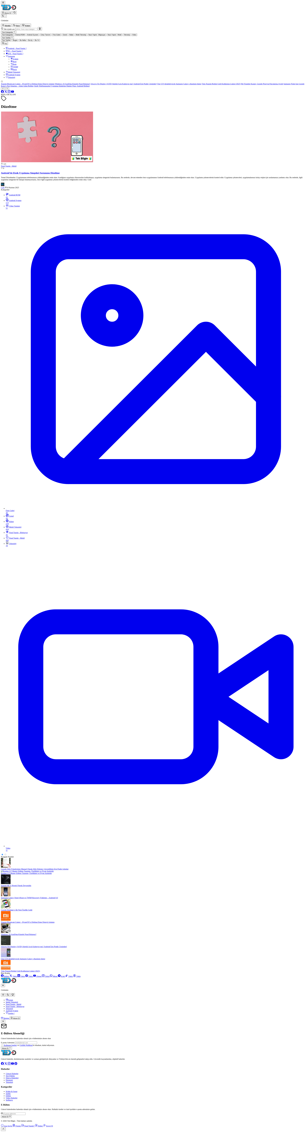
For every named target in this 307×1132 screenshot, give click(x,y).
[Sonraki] (7, 88)
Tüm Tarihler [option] (6, 40)
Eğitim (8, 1096)
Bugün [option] (15, 40)
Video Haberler (11, 1098)
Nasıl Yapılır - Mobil (8, 166)
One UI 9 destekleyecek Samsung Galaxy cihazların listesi (179, 84)
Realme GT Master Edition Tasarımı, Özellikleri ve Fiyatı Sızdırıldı (26, 873)
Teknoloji (9, 1009)
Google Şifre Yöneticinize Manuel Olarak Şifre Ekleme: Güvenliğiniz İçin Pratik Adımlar (34, 869)
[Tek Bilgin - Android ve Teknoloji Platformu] (8, 1055)
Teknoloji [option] (127, 35)
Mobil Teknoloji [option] (81, 35)
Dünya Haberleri (12, 1078)
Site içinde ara (9, 29)
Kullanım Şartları (10, 1045)
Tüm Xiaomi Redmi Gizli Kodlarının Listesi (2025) (221, 84)
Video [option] (134, 35)
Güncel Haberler (12, 1074)
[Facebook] (2, 92)
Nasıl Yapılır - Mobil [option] (114, 35)
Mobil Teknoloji (12, 1002)
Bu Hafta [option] (23, 40)
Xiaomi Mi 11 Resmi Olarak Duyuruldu (16, 886)
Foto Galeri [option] (56, 35)
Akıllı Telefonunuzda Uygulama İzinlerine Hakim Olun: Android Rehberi (62, 86)
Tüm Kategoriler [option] (7, 35)
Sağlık (8, 1094)
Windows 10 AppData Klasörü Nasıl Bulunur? (72, 84)
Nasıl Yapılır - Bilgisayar (15, 1006)
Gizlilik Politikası (26, 1045)
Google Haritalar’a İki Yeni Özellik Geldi (16, 910)
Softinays (9, 1100)
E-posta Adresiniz (7, 1043)
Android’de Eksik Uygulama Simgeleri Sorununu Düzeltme (30, 173)
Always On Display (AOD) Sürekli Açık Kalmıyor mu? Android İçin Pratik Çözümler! (124, 84)
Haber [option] (71, 35)
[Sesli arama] (40, 29)
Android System (12, 1011)
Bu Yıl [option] (37, 40)
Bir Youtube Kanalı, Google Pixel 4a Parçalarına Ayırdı (262, 84)
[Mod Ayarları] (4, 16)
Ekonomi (9, 1080)
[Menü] (3, 2)
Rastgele (4, 857)
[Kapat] (3, 1021)
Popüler (11, 857)
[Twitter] (6, 92)
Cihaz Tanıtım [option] (45, 35)
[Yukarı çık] (3, 1129)
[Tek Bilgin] (8, 10)
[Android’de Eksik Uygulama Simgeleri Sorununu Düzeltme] (47, 162)
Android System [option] (32, 35)
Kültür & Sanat (11, 1091)
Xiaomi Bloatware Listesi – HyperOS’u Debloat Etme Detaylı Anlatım (27, 84)
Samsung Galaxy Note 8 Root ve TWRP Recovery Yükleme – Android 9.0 (29, 898)
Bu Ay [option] (30, 40)
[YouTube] (12, 92)
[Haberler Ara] (14, 12)
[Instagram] (9, 92)
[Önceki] (3, 88)
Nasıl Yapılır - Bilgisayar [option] (97, 35)
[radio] (6, 25)
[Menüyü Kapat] (3, 985)
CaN (3, 188)
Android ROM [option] (20, 35)
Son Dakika (10, 1076)
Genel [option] (65, 35)
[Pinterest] (15, 1064)
